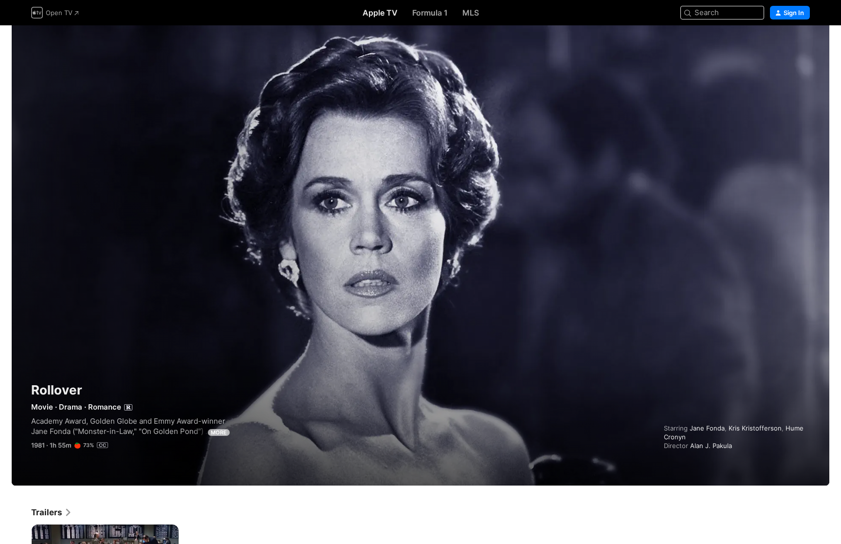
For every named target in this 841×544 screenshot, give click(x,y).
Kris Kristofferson (755, 428)
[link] (51, 512)
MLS (470, 13)
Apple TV (380, 13)
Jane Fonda (707, 428)
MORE (219, 432)
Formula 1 (430, 13)
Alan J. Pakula (711, 446)
